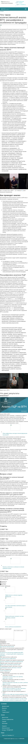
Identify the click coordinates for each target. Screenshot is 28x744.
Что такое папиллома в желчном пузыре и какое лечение (15, 606)
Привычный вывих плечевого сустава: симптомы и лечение (14, 616)
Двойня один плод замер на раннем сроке (10, 664)
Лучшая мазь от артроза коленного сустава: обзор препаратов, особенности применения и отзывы (15, 699)
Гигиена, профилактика (7, 719)
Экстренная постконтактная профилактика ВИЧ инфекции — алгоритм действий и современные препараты (11, 654)
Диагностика (5, 717)
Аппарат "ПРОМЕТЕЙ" (7, 730)
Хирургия (4, 726)
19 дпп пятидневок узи (5, 670)
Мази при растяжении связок (7, 646)
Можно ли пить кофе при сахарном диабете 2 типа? (15, 694)
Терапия (4, 721)
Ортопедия (4, 723)
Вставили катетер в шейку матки (8, 658)
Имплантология (6, 728)
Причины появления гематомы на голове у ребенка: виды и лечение (15, 683)
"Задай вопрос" (6, 712)
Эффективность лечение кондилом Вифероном (13, 595)
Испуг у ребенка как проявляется (13, 626)
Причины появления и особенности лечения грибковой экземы (13, 567)
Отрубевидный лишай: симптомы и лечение (10, 667)
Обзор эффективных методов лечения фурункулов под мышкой (15, 434)
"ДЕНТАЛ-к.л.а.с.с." (5, 9)
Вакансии (4, 708)
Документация (5, 706)
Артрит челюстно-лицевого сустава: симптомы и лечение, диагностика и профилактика (14, 689)
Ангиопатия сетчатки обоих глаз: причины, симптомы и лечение (13, 677)
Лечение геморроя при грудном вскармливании (11, 661)
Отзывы (4, 710)
